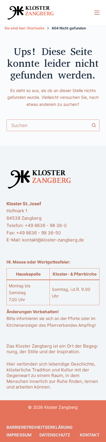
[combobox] (47, 125)
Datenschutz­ (54, 434)
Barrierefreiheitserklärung (39, 427)
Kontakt (90, 434)
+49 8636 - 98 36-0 (46, 225)
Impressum (19, 434)
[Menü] (97, 12)
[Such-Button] (93, 125)
